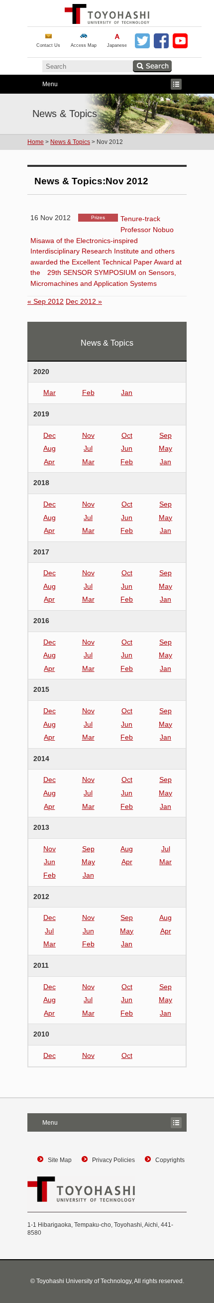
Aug (49, 448)
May (165, 448)
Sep (165, 435)
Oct (126, 435)
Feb (88, 392)
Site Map (60, 1160)
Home (35, 142)
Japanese (117, 45)
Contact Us (48, 45)
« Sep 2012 (45, 301)
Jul (88, 448)
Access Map (84, 45)
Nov (88, 435)
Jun (126, 448)
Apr (49, 462)
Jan (126, 392)
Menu (42, 85)
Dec (49, 435)
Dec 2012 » (84, 301)
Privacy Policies (113, 1160)
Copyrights (170, 1160)
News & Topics (70, 142)
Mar (49, 392)
